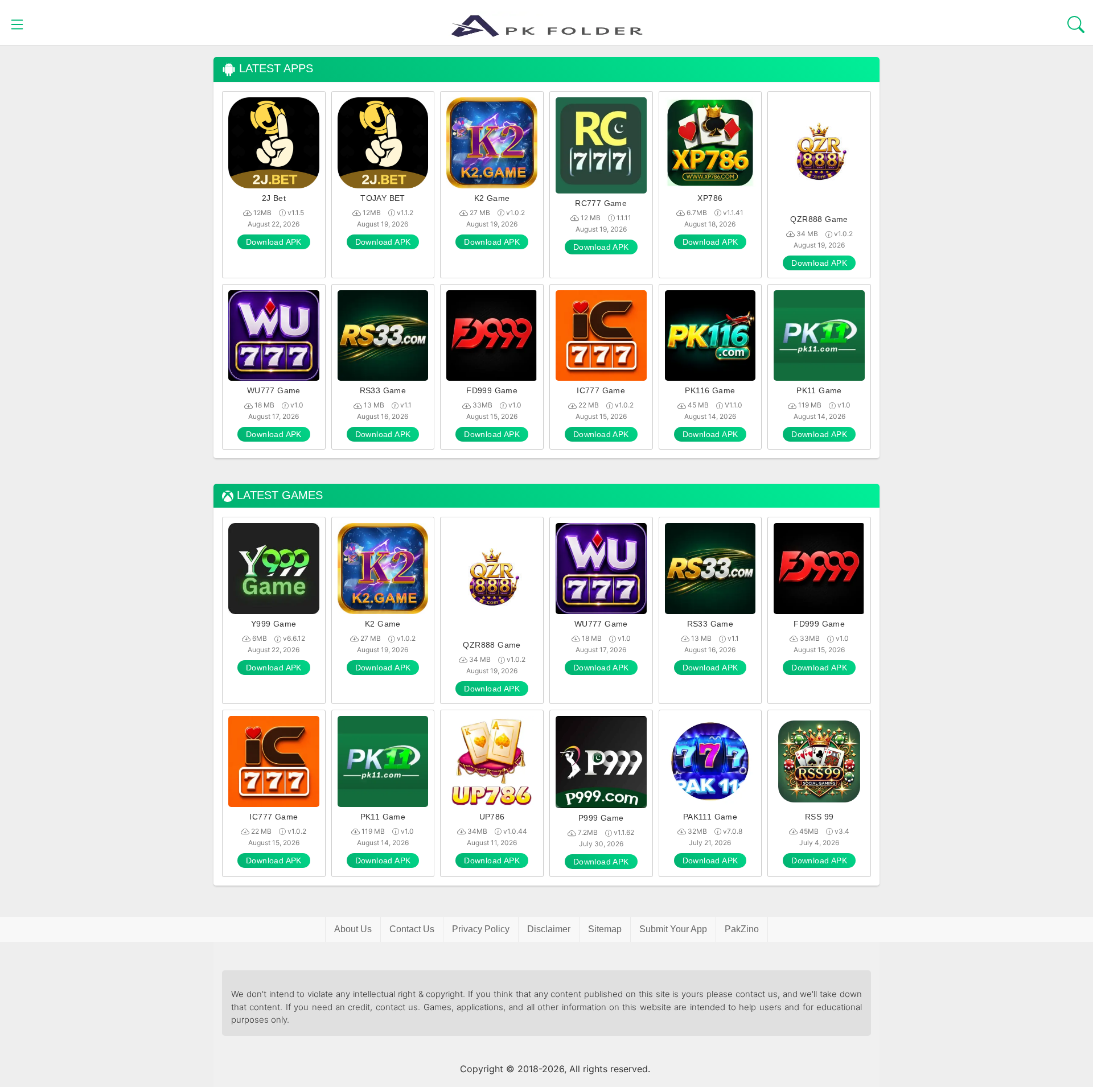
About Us (353, 929)
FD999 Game (491, 390)
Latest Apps (274, 69)
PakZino (742, 929)
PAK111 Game (710, 816)
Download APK (274, 241)
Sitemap (605, 929)
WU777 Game (274, 390)
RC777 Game (601, 203)
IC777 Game (601, 390)
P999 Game (601, 817)
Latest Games (278, 495)
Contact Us (411, 929)
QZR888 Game (819, 219)
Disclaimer (548, 929)
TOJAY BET (382, 198)
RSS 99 (819, 816)
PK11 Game (819, 390)
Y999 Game (274, 623)
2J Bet (274, 198)
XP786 (709, 198)
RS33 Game (383, 390)
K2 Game (492, 198)
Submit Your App (673, 929)
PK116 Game (710, 390)
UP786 (492, 816)
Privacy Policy (480, 929)
